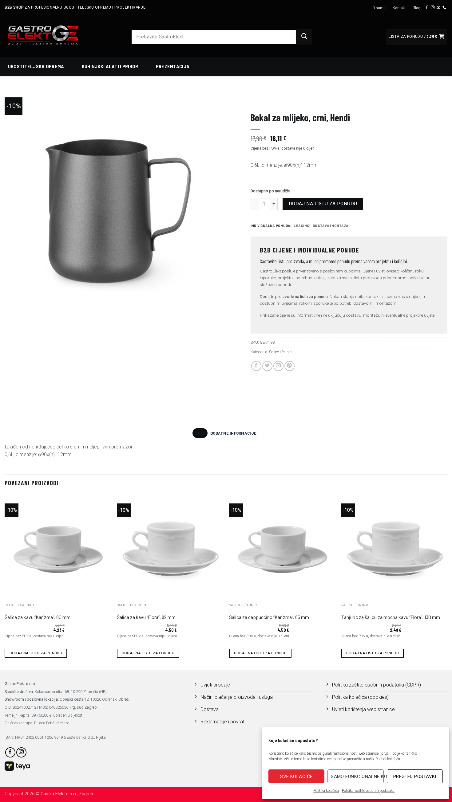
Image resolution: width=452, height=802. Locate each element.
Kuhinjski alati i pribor (110, 66)
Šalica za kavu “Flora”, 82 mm (146, 617)
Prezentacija (172, 66)
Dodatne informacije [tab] (233, 433)
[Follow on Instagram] (432, 8)
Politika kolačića (326, 790)
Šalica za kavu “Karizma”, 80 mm (37, 617)
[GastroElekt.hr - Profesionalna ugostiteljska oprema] (51, 35)
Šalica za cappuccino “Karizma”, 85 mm (269, 617)
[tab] (270, 226)
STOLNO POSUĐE (301, 100)
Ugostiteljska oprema (36, 66)
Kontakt (399, 7)
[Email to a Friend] (278, 366)
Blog (416, 7)
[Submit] (304, 37)
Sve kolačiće (296, 776)
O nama (379, 7)
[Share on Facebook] (256, 366)
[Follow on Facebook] (427, 8)
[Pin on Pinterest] (289, 366)
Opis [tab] (200, 433)
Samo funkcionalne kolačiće (357, 776)
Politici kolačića (387, 759)
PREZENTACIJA (265, 100)
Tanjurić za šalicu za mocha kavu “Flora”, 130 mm (390, 617)
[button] (416, 37)
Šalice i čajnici (338, 100)
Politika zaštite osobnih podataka (368, 790)
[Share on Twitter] (267, 366)
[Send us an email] (438, 8)
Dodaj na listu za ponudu (323, 203)
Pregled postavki (414, 776)
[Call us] (444, 8)
